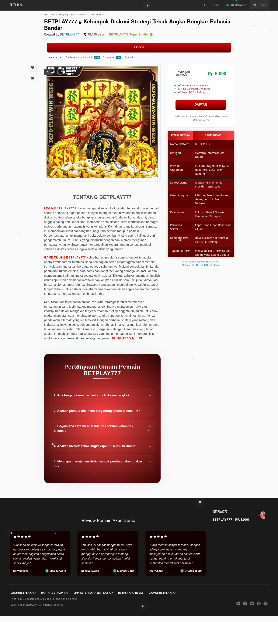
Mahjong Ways (66, 14)
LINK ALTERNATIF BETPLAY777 (93, 592)
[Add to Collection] (32, 78)
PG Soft (83, 14)
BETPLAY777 (98, 14)
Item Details (55, 57)
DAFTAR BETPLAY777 (54, 592)
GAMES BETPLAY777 (162, 592)
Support (129, 57)
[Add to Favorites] (32, 68)
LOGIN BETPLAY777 (23, 592)
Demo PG (49, 14)
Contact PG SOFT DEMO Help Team (201, 264)
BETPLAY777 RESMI (131, 592)
